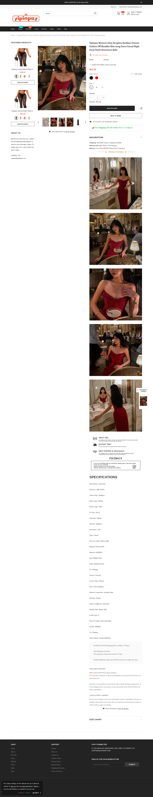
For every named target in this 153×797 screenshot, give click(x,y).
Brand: (91, 59)
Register (139, 12)
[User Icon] (128, 13)
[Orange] (25, 76)
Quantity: (92, 93)
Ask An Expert (69, 131)
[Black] (16, 76)
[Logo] (25, 17)
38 (93, 122)
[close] (141, 2)
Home (13, 35)
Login (133, 12)
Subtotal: (92, 102)
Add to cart (23, 82)
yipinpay (106, 59)
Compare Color (79, 111)
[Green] (20, 76)
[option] (62, 78)
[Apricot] (29, 76)
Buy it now (116, 116)
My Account (135, 14)
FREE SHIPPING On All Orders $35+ (76, 2)
